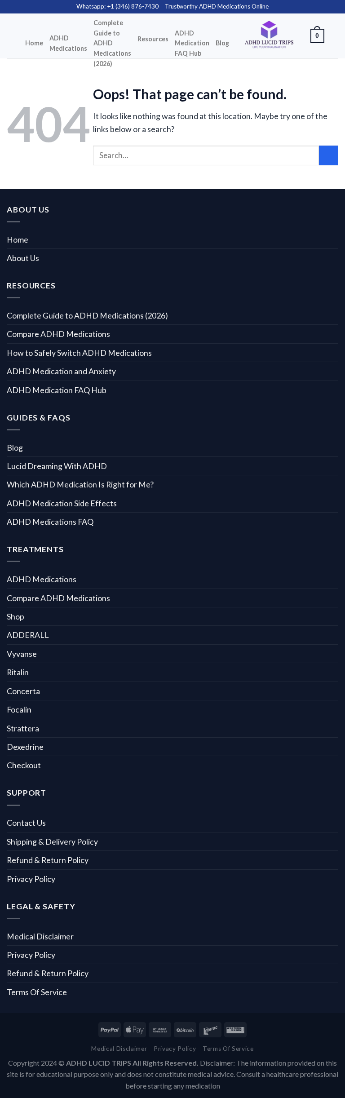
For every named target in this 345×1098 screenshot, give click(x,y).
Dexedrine (25, 747)
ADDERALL (28, 635)
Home (34, 43)
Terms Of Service (37, 992)
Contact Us (26, 823)
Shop (15, 616)
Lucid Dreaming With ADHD (57, 466)
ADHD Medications (68, 43)
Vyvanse (22, 654)
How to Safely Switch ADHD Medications (79, 353)
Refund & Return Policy (47, 860)
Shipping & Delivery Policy (52, 841)
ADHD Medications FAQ (50, 522)
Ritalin (18, 672)
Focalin (19, 709)
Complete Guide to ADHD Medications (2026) (112, 43)
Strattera (23, 728)
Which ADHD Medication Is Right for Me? (80, 484)
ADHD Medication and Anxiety (61, 371)
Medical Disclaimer (40, 936)
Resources (152, 39)
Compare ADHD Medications (58, 334)
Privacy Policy (31, 879)
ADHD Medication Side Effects (62, 503)
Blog (222, 43)
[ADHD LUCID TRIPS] (270, 36)
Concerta (23, 691)
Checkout (24, 765)
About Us (23, 258)
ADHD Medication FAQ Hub (192, 43)
